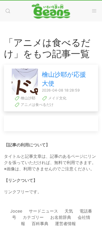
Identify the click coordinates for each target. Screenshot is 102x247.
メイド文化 (56, 98)
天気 (69, 211)
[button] (7, 11)
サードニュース (43, 211)
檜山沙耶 (27, 98)
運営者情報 (65, 223)
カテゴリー (33, 217)
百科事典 (40, 223)
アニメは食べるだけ (37, 104)
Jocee (16, 211)
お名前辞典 (60, 217)
